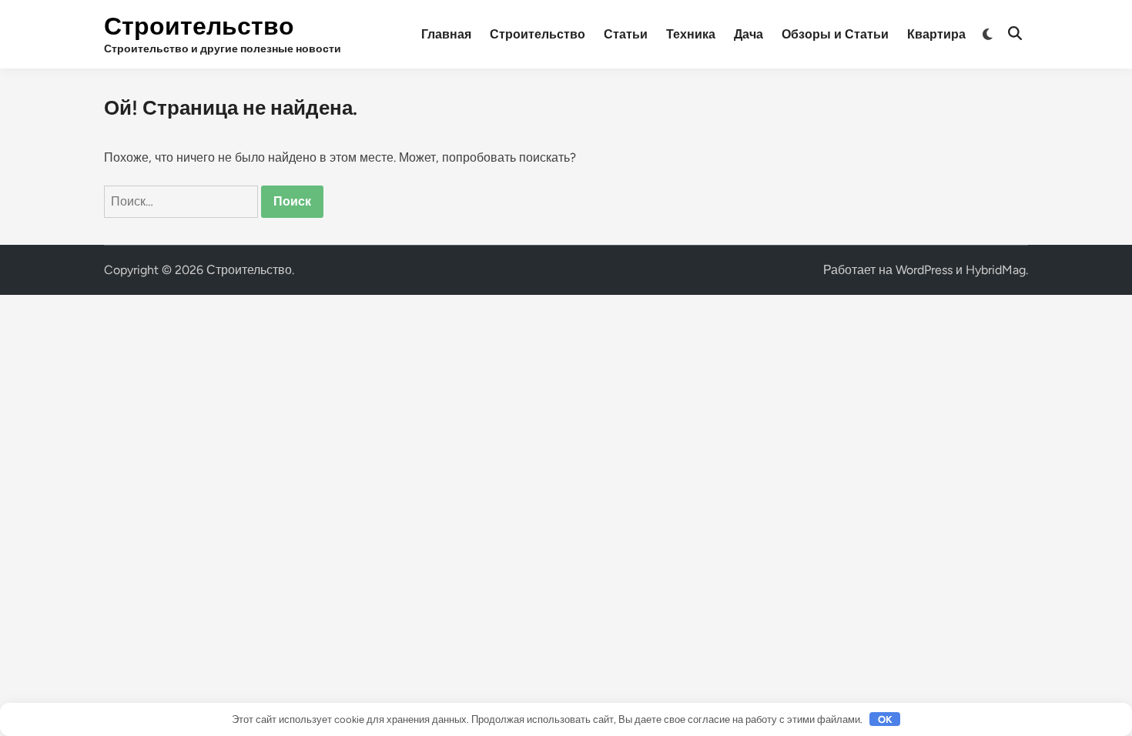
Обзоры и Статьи (835, 34)
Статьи (626, 34)
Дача (748, 34)
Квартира (936, 34)
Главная (446, 34)
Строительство (199, 26)
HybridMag (996, 270)
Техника (690, 34)
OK (885, 719)
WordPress (924, 270)
